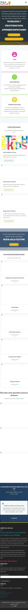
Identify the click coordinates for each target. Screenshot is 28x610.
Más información (8, 160)
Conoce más (14, 244)
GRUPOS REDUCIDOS (14, 82)
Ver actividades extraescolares (14, 39)
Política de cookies (14, 605)
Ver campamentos (14, 35)
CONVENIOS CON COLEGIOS (14, 104)
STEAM (14, 59)
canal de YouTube (20, 398)
